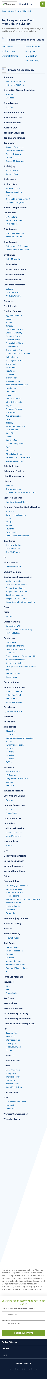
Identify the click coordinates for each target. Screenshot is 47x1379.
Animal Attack (11, 103)
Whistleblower (11, 1092)
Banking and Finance (14, 137)
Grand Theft (11, 364)
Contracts (8, 301)
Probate (8, 928)
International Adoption (15, 81)
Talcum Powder (12, 938)
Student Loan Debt (14, 157)
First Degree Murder (14, 360)
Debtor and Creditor (14, 471)
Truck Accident (12, 224)
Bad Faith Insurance (14, 132)
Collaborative (10, 264)
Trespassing (11, 913)
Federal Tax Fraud (13, 695)
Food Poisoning (12, 896)
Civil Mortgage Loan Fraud (17, 885)
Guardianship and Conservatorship (21, 656)
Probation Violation (14, 409)
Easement (10, 954)
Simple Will (10, 1108)
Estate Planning (32, 46)
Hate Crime (10, 371)
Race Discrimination (14, 595)
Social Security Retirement (17, 1018)
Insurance (9, 767)
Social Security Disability (16, 1013)
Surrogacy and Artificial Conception (21, 666)
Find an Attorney (9, 1342)
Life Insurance (12, 775)
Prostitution (11, 412)
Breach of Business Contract (18, 199)
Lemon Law (9, 823)
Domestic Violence (13, 497)
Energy (7, 607)
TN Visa (9, 762)
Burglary (9, 326)
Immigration (31, 56)
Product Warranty (13, 296)
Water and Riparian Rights (17, 968)
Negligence (10, 909)
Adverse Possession (14, 950)
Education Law (11, 562)
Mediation (10, 97)
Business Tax (11, 1033)
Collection (10, 289)
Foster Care (11, 652)
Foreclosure (10, 707)
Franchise (8, 716)
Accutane (10, 511)
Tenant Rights (11, 813)
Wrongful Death (12, 1119)
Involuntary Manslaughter (17, 384)
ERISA (6, 612)
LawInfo (5, 1348)
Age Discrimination (14, 581)
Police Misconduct (13, 259)
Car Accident (10, 212)
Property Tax (11, 1043)
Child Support (10, 242)
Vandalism (10, 450)
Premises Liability (12, 923)
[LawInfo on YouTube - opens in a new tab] (27, 1369)
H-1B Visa (10, 752)
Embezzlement (12, 357)
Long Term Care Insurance (17, 778)
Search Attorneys (23, 1332)
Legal (4, 1355)
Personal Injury (32, 60)
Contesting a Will (13, 626)
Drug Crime (9, 541)
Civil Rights (9, 254)
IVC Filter (9, 522)
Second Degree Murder (16, 426)
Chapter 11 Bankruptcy (15, 161)
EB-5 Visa (9, 748)
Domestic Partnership (15, 646)
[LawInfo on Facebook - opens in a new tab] (13, 1369)
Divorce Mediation (13, 489)
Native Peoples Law (14, 860)
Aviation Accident (12, 122)
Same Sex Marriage (13, 976)
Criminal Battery (13, 339)
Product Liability (12, 933)
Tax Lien (9, 1050)
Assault (9, 322)
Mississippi (27, 11)
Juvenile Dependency (15, 461)
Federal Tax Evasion (14, 691)
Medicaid (9, 782)
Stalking (9, 436)
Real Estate (9, 943)
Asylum (9, 741)
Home (4, 11)
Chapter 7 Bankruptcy (15, 154)
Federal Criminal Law (14, 687)
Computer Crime (13, 336)
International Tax (13, 1040)
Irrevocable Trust (13, 1077)
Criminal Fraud (12, 346)
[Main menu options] (9, 4)
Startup (9, 195)
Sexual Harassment (14, 1008)
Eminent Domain (12, 571)
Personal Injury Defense (16, 918)
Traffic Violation (12, 1060)
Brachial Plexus (12, 170)
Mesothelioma (11, 841)
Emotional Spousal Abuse (16, 502)
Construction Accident (15, 269)
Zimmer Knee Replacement (17, 535)
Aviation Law (10, 127)
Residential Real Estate (15, 964)
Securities (9, 981)
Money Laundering (14, 702)
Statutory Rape (12, 440)
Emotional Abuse (13, 673)
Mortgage (10, 957)
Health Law (9, 721)
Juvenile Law (11, 388)
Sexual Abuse (10, 1003)
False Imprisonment (14, 892)
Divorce (7, 481)
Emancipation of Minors (16, 649)
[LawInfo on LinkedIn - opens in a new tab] (34, 1369)
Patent (7, 876)
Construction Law (12, 279)
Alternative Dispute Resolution (19, 90)
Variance (9, 800)
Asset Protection (13, 1070)
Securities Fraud (13, 429)
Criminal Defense (10, 56)
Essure (8, 518)
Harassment (11, 367)
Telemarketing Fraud (15, 443)
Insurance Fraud (13, 381)
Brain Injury (10, 179)
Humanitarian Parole (15, 745)
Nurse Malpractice (13, 836)
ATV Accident (11, 217)
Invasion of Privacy (14, 902)
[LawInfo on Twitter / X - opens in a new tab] (20, 1369)
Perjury (9, 405)
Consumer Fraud (13, 292)
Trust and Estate (13, 633)
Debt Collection (11, 466)
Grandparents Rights (15, 233)
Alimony (9, 485)
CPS (7, 670)
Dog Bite (9, 107)
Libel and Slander (13, 906)
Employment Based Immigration (20, 738)
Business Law (8, 51)
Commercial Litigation (15, 202)
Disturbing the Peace (15, 350)
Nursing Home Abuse (14, 871)
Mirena (9, 525)
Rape (8, 419)
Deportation (11, 734)
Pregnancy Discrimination (17, 591)
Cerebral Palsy (12, 174)
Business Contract (13, 188)
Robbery (9, 423)
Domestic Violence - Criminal (18, 353)
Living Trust (11, 1080)
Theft (8, 447)
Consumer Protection (14, 284)
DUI (5, 557)
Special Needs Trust (14, 1087)
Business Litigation (14, 192)
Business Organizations (15, 207)
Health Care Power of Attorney (19, 629)
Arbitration (10, 94)
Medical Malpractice (14, 828)
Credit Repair (10, 306)
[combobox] (23, 1314)
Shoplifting (10, 433)
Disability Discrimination (16, 584)
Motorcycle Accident (14, 220)
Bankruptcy (7, 46)
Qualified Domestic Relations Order (21, 492)
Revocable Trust (12, 1083)
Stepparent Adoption (15, 85)
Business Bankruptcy (15, 147)
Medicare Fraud (12, 698)
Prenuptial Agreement (15, 659)
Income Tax (10, 1036)
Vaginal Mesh (11, 532)
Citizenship (10, 731)
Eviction (9, 809)
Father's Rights (11, 682)
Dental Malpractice (14, 832)
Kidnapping (11, 391)
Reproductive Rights (14, 663)
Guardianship (11, 677)
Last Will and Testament (16, 1101)
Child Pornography (14, 333)
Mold (6, 850)
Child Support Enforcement (17, 246)
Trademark (9, 1055)
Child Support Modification (17, 249)
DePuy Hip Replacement (16, 515)
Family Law (30, 51)
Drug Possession (13, 548)
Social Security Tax (13, 1047)
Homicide (10, 374)
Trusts (7, 1065)
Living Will (10, 1105)
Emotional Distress (14, 889)
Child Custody (10, 229)
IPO (7, 989)
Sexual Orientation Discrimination (20, 602)
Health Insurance (13, 771)
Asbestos (9, 845)
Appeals (9, 319)
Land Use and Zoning (14, 795)
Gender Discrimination (15, 588)
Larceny (9, 395)
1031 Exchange (12, 947)
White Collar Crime (14, 454)
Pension (9, 616)
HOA (8, 971)
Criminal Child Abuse (14, 343)
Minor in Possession (14, 402)
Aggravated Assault (14, 315)
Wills (6, 1097)
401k (8, 986)
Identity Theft (11, 378)
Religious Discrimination (16, 598)
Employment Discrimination (18, 577)
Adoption (8, 77)
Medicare (10, 785)
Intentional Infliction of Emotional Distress (24, 899)
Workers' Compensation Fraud (19, 457)
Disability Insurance (14, 476)
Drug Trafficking (13, 552)
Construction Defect (14, 274)
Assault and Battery (14, 112)
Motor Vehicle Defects (15, 855)
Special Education (13, 566)
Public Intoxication (14, 416)
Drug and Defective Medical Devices (22, 507)
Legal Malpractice (13, 818)
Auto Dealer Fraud (13, 117)
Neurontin (10, 528)
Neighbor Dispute (13, 961)
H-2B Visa (10, 758)
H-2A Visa (10, 755)
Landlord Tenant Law (14, 805)
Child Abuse (11, 642)
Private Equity (11, 993)
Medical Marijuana (14, 398)
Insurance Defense (13, 790)
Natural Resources (13, 866)
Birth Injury (9, 166)
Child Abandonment (14, 329)
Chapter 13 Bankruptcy (15, 150)
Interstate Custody (14, 236)
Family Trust (11, 1073)
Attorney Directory (14, 11)
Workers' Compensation (16, 1113)
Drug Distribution (13, 545)
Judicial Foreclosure (14, 711)
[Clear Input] (42, 1314)
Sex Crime (9, 998)
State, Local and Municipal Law (19, 1023)
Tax (5, 1028)
